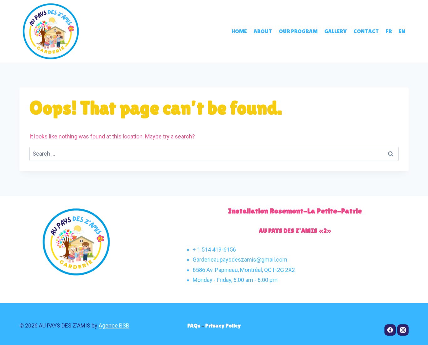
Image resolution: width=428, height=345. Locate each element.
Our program (298, 31)
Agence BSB (114, 325)
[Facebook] (390, 330)
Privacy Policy (223, 325)
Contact (366, 31)
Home (239, 31)
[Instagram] (403, 330)
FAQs (194, 325)
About (262, 31)
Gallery (335, 31)
